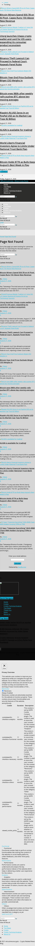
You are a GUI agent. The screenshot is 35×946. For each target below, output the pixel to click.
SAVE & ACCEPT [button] (7, 914)
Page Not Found (10, 236)
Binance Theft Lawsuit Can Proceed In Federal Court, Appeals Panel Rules (14, 61)
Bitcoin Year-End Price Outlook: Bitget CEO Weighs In (17, 79)
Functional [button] (5, 846)
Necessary (7, 691)
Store (6, 612)
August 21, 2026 (5, 281)
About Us (7, 193)
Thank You (7, 610)
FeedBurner (22, 567)
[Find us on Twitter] (0, 578)
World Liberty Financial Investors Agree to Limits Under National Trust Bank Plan (17, 146)
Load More (4, 171)
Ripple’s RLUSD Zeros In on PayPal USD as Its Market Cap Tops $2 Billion (15, 115)
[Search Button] (16, 216)
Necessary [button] (5, 689)
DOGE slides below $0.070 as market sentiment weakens (15, 623)
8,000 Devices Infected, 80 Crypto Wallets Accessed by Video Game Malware (14, 631)
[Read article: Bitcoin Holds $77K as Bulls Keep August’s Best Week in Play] (17, 493)
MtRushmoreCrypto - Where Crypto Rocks (14, 181)
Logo (2, 222)
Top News (7, 187)
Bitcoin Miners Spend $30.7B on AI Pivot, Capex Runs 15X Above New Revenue (17, 17)
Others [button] (4, 904)
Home (6, 185)
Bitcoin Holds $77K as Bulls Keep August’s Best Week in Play (17, 163)
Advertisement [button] (7, 889)
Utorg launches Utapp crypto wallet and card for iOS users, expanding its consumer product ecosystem (16, 40)
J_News (4, 279)
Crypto (6, 189)
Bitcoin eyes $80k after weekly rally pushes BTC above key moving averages (16, 96)
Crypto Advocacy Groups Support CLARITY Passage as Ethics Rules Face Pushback (16, 639)
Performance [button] (6, 861)
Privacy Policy (8, 175)
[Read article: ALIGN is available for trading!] (17, 439)
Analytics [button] (5, 875)
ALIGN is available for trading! (16, 129)
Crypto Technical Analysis (13, 191)
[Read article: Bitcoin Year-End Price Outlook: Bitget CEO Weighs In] (17, 355)
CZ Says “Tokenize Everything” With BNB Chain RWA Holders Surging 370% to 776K (17, 530)
